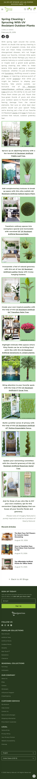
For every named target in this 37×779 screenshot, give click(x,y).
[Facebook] (2, 625)
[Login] (31, 9)
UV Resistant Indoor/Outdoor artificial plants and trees (18, 89)
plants (15, 113)
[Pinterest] (8, 625)
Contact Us (5, 711)
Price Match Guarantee (9, 722)
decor (6, 76)
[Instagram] (5, 625)
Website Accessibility (8, 740)
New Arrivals (6, 634)
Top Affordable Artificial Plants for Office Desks (24, 562)
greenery (16, 79)
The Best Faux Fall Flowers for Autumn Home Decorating (25, 535)
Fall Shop (5, 666)
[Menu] (2, 9)
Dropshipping (6, 696)
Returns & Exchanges (8, 715)
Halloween (5, 670)
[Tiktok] (11, 625)
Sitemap (4, 744)
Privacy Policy (6, 733)
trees (24, 113)
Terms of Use (6, 730)
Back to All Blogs (19, 579)
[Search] (25, 9)
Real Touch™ (6, 651)
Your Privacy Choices (8, 737)
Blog (3, 682)
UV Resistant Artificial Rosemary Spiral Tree (19, 466)
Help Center (5, 708)
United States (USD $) (10, 758)
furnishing (9, 73)
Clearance (5, 658)
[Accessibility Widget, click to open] (34, 776)
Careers (4, 685)
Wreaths (4, 648)
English (5, 753)
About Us (4, 678)
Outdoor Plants (6, 644)
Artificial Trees (6, 637)
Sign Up (18, 606)
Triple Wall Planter (20, 506)
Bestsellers (5, 655)
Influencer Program (8, 692)
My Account (5, 704)
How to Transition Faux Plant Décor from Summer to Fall (25, 548)
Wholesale (5, 689)
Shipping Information (9, 718)
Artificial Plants (6, 641)
